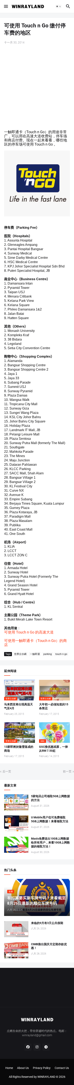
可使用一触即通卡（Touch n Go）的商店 (35, 642)
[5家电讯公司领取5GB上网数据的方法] (16, 802)
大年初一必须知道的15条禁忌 (53, 706)
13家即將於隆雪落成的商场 (18, 748)
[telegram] (46, 1047)
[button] (5, 6)
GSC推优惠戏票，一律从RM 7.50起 (53, 748)
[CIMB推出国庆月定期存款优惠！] (16, 950)
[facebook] (27, 1047)
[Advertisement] (37, 88)
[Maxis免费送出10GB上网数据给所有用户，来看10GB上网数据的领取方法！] (16, 845)
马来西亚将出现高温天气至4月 (18, 706)
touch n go (61, 654)
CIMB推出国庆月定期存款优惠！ (49, 946)
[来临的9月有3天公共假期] (16, 929)
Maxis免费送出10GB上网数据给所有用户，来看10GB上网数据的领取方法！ (50, 842)
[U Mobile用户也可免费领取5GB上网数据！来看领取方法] (16, 824)
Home (9, 1068)
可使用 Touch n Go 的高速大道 (29, 632)
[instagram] (37, 1047)
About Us (23, 1068)
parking (47, 654)
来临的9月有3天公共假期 (47, 923)
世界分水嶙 (20, 654)
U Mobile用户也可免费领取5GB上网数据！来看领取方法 (49, 819)
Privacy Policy (42, 1068)
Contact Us (62, 1068)
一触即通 (35, 654)
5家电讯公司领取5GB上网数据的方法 (50, 798)
